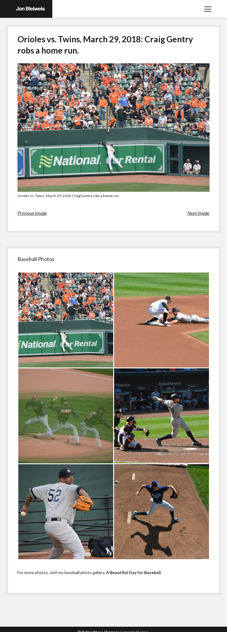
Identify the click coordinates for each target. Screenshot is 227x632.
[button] (66, 320)
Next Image (198, 213)
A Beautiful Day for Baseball (133, 572)
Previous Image (32, 213)
